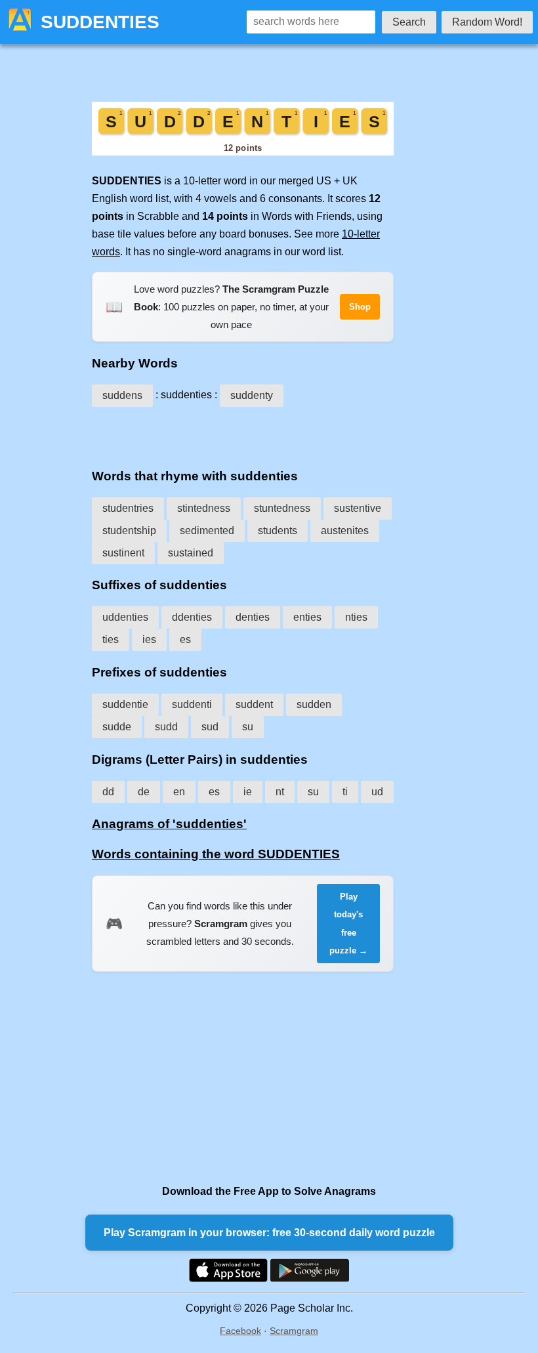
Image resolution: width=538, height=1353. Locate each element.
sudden (314, 704)
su (247, 726)
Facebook (240, 1330)
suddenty (251, 395)
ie (247, 791)
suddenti (192, 704)
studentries (128, 508)
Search (409, 22)
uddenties (125, 617)
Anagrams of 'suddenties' (169, 824)
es (185, 639)
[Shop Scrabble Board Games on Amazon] (243, 151)
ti (345, 791)
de (144, 791)
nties (356, 617)
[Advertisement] (243, 433)
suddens (122, 395)
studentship (129, 530)
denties (253, 617)
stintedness (203, 508)
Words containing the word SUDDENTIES (216, 854)
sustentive (357, 508)
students (277, 530)
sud (209, 726)
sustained (190, 552)
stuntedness (282, 508)
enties (307, 617)
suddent (254, 704)
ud (377, 791)
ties (110, 639)
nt (280, 791)
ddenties (192, 617)
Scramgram (294, 1330)
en (179, 791)
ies (149, 639)
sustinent (123, 552)
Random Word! (487, 22)
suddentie (125, 704)
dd (108, 791)
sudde (116, 726)
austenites (345, 530)
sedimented (207, 530)
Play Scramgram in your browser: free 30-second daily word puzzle (269, 1232)
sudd (166, 726)
